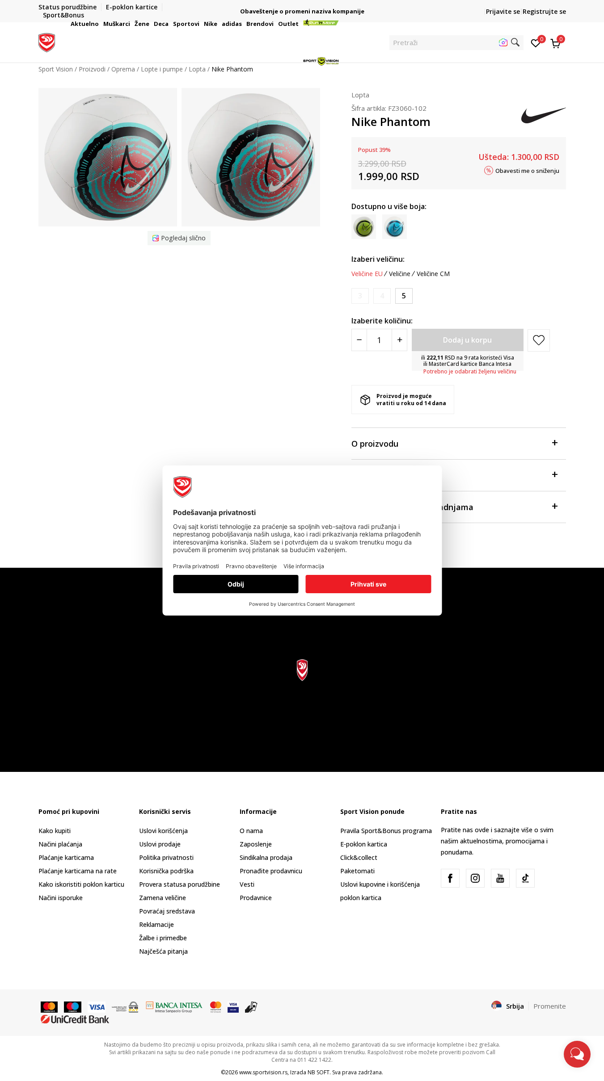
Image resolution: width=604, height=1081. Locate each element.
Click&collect (358, 857)
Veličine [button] (399, 273)
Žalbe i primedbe (163, 938)
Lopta (360, 94)
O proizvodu (374, 443)
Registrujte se (544, 11)
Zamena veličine (162, 897)
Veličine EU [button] (367, 273)
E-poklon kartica (363, 844)
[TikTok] (525, 878)
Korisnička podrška (166, 871)
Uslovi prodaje (160, 844)
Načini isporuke (60, 897)
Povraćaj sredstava (167, 911)
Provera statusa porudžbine (179, 884)
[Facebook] (450, 878)
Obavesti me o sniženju (527, 170)
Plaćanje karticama (66, 857)
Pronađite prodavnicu (271, 871)
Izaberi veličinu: (378, 259)
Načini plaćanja (60, 844)
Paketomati (357, 871)
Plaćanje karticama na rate (77, 871)
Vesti (247, 884)
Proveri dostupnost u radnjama (412, 507)
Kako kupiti (54, 830)
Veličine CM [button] (433, 273)
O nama (251, 830)
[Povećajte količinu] (399, 340)
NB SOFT (318, 1072)
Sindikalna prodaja (266, 857)
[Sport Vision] (46, 41)
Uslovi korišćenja (163, 830)
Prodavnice (256, 897)
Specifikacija (376, 475)
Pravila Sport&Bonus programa (386, 830)
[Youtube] (500, 878)
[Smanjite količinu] (359, 340)
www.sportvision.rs (263, 1072)
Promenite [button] (549, 1005)
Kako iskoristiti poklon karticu (81, 884)
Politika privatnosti (166, 857)
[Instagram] (475, 878)
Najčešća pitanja (163, 951)
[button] (100, 23)
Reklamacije (156, 924)
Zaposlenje (256, 844)
